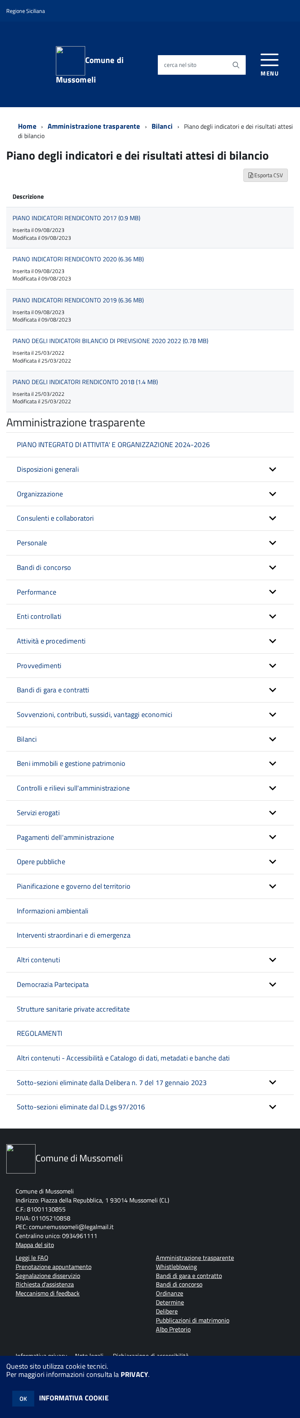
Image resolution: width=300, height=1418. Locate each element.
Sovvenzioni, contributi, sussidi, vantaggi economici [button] (94, 714)
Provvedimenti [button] (39, 665)
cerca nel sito (180, 65)
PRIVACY (134, 1374)
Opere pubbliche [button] (41, 861)
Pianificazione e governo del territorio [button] (73, 886)
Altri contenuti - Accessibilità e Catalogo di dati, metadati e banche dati (123, 1058)
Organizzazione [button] (40, 494)
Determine (170, 1302)
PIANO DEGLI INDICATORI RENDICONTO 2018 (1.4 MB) (85, 381)
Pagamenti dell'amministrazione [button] (65, 837)
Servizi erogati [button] (38, 812)
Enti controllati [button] (39, 616)
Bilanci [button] (27, 739)
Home (27, 126)
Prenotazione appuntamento (53, 1266)
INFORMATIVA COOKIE (74, 1398)
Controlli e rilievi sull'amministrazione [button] (73, 788)
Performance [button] (36, 592)
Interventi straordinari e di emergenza (73, 935)
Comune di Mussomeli (89, 69)
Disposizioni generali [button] (48, 469)
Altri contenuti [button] (38, 959)
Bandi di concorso (179, 1284)
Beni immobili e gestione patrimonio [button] (71, 763)
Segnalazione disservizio (48, 1275)
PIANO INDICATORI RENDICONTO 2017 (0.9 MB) (76, 218)
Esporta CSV (268, 175)
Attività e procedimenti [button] (51, 641)
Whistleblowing (176, 1266)
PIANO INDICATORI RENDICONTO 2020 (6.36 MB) (78, 259)
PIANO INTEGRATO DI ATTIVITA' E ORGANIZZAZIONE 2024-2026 (113, 444)
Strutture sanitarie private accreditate (73, 1009)
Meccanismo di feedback (48, 1293)
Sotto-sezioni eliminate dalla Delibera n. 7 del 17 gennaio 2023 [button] (112, 1082)
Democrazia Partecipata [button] (53, 984)
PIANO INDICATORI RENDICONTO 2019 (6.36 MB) (78, 300)
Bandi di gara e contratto (189, 1275)
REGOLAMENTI (39, 1033)
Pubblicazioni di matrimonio (192, 1320)
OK (23, 1398)
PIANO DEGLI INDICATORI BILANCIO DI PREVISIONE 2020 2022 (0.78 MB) (110, 340)
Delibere (167, 1311)
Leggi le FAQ (32, 1257)
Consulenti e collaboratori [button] (55, 518)
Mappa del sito (35, 1244)
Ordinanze (169, 1293)
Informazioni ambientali (52, 911)
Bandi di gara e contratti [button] (53, 690)
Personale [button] (32, 542)
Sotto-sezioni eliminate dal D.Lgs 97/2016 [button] (81, 1107)
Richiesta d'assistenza (45, 1284)
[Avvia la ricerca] (236, 65)
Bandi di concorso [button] (44, 567)
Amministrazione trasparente (94, 126)
